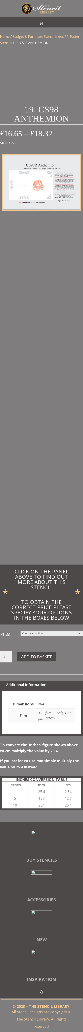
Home (5, 36)
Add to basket (36, 656)
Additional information (26, 684)
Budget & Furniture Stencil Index (38, 36)
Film (5, 634)
